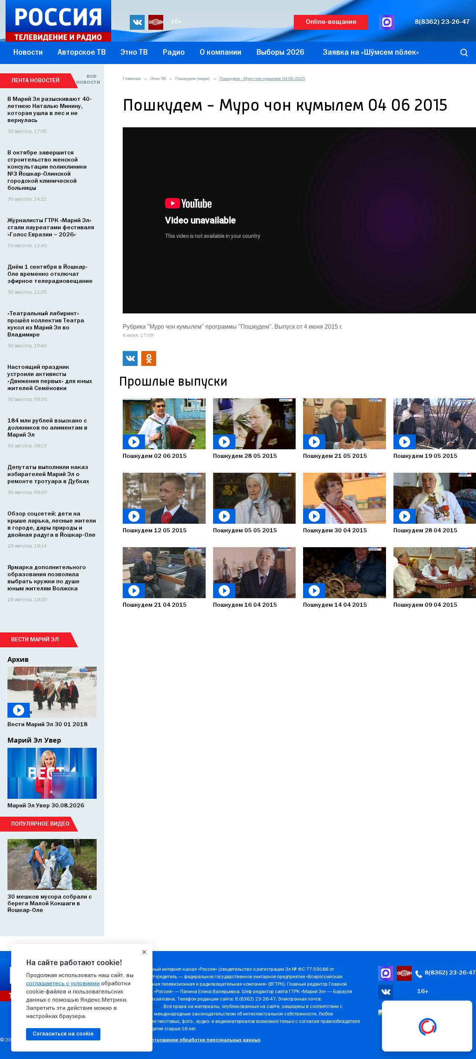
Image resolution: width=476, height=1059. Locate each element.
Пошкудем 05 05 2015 (245, 530)
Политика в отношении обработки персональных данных (191, 1040)
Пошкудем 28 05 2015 (245, 456)
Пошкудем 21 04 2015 (155, 605)
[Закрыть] (144, 952)
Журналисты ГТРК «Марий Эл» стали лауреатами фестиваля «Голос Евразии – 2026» (50, 227)
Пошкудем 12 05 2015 (155, 530)
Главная (132, 79)
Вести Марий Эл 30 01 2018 (47, 724)
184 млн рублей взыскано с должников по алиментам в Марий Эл (47, 428)
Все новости (86, 79)
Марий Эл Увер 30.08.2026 (45, 805)
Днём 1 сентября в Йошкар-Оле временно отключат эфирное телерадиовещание (50, 274)
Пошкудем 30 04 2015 (335, 530)
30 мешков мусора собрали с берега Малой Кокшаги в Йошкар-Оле (49, 903)
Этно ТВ (157, 79)
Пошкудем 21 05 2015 (335, 456)
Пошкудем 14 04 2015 (335, 605)
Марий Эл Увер (34, 740)
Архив (18, 659)
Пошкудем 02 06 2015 (155, 456)
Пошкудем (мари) (192, 79)
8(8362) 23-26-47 (442, 22)
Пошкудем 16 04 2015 (245, 605)
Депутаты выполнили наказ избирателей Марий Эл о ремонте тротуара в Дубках (48, 474)
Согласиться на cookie (63, 1034)
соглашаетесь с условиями (63, 983)
